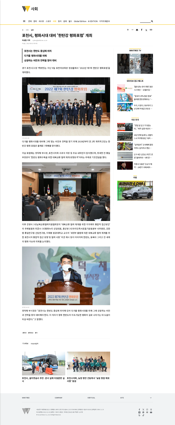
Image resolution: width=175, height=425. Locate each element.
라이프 (41, 21)
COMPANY (58, 398)
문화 (65, 21)
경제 (30, 21)
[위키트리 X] (143, 409)
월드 (70, 21)
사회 (54, 21)
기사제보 (25, 343)
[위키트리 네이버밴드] (139, 415)
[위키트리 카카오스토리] (139, 412)
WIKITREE (26, 398)
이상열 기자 (26, 40)
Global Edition (80, 21)
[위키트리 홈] (26, 11)
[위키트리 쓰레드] (151, 409)
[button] (128, 30)
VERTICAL (91, 398)
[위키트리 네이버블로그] (147, 412)
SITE (122, 398)
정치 (59, 21)
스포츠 (48, 21)
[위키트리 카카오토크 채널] (143, 412)
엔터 (35, 21)
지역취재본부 (104, 21)
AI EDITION (93, 21)
